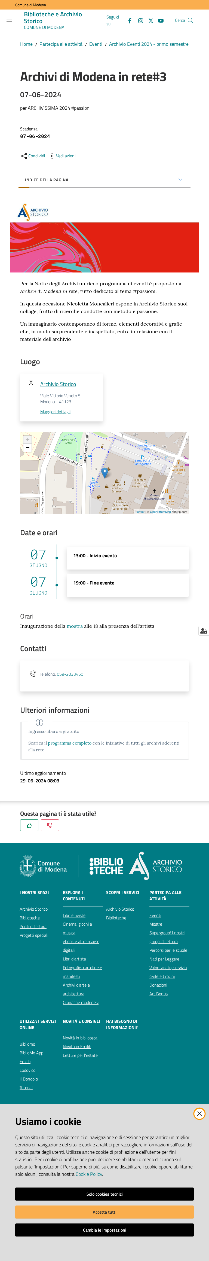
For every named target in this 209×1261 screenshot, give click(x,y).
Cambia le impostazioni (104, 1230)
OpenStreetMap (160, 511)
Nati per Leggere (164, 959)
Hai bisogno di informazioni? (122, 1024)
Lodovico (27, 1070)
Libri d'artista (74, 959)
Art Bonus (158, 993)
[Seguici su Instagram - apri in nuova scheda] (138, 20)
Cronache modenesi (81, 1002)
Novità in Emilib (77, 1046)
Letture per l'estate (80, 1055)
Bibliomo (27, 1044)
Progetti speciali (34, 935)
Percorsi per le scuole (168, 950)
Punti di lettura (33, 926)
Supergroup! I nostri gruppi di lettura (167, 937)
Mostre (155, 924)
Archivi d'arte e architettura (76, 989)
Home (26, 44)
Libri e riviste (74, 915)
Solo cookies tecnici (105, 1194)
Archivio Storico (58, 384)
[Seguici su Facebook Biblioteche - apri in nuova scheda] (127, 20)
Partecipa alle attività (60, 44)
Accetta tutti (104, 1212)
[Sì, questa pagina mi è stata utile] (29, 825)
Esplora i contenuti (74, 895)
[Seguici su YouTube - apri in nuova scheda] (158, 20)
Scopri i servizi (122, 892)
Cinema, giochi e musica (77, 928)
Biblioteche (30, 917)
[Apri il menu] (9, 20)
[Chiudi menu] (189, 11)
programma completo (69, 743)
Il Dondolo (29, 1079)
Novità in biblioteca (80, 1037)
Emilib (25, 1061)
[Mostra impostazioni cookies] (203, 631)
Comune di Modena (30, 5)
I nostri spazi (34, 892)
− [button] (27, 447)
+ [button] (27, 439)
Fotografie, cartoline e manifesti (82, 972)
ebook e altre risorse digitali (81, 945)
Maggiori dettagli (55, 411)
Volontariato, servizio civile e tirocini (168, 972)
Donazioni (158, 985)
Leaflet (140, 511)
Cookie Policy (89, 1174)
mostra (75, 626)
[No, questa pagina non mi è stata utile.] (50, 825)
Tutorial (26, 1087)
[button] (190, 20)
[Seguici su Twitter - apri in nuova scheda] (148, 20)
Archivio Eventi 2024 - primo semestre (149, 44)
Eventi (95, 44)
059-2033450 (70, 674)
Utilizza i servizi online (38, 1024)
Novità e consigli (81, 1021)
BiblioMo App (31, 1052)
